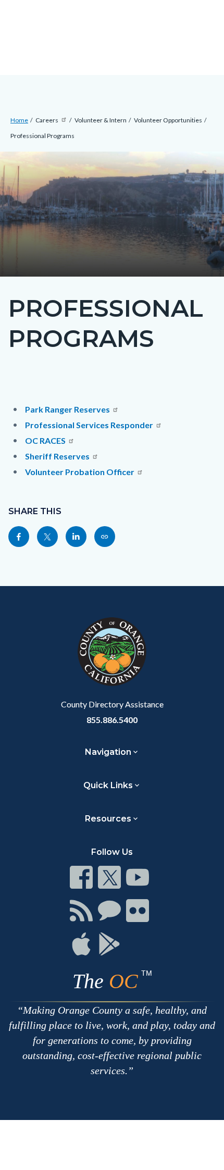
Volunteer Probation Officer (79, 472)
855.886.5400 (112, 720)
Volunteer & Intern (100, 120)
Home (19, 120)
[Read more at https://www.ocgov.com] (112, 651)
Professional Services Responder (89, 425)
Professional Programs (42, 136)
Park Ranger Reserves (67, 409)
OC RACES (45, 440)
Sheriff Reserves (57, 456)
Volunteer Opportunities (168, 120)
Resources (108, 819)
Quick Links (108, 785)
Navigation (108, 752)
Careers (46, 120)
